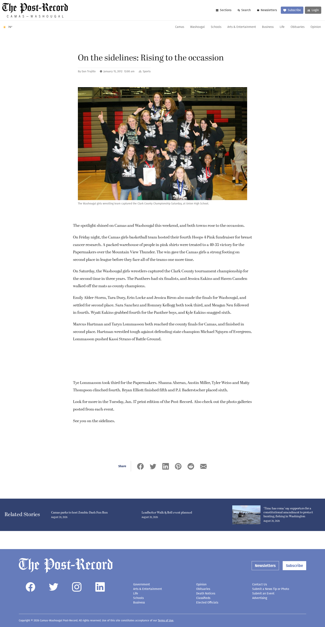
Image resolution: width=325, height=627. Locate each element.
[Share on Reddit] (191, 466)
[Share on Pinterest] (178, 466)
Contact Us (259, 584)
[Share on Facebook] (140, 466)
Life (282, 27)
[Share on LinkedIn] (165, 466)
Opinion (316, 27)
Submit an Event (263, 593)
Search (246, 10)
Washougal (197, 27)
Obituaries (297, 27)
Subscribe (294, 10)
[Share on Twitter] (153, 466)
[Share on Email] (203, 466)
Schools (216, 27)
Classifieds (203, 598)
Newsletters (269, 10)
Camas (179, 27)
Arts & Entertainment (241, 27)
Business (268, 27)
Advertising (259, 598)
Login (315, 10)
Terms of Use (165, 620)
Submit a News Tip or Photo (270, 589)
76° (10, 27)
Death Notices (205, 593)
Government (141, 584)
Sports (147, 71)
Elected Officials (207, 602)
